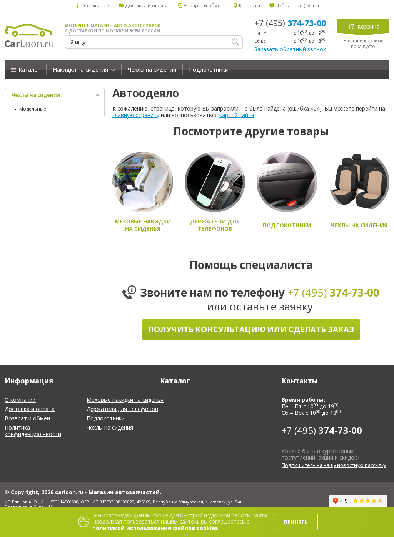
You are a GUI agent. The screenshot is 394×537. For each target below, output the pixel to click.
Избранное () (296, 5)
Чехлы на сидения (152, 69)
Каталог (28, 69)
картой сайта (236, 115)
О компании (95, 5)
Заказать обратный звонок (290, 49)
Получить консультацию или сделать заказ (251, 329)
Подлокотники (209, 69)
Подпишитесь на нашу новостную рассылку (334, 465)
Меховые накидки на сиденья (125, 399)
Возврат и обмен (202, 5)
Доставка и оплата (146, 5)
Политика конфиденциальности (33, 431)
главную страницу (135, 115)
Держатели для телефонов (122, 409)
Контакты (249, 5)
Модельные (32, 109)
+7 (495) (290, 23)
